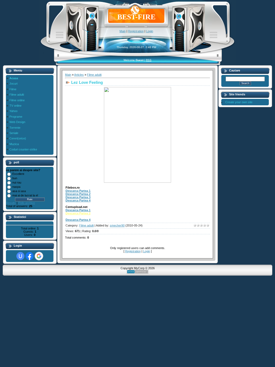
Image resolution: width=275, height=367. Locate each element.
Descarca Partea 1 (78, 190)
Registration (136, 31)
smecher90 (117, 225)
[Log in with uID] (20, 256)
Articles (79, 74)
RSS (148, 60)
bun (14, 178)
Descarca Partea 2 (78, 194)
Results (11, 202)
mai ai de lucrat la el (25, 195)
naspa (16, 186)
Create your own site (238, 102)
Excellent (18, 173)
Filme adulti (94, 74)
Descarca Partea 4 (78, 200)
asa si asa (19, 191)
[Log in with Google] (39, 256)
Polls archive (26, 202)
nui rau (16, 182)
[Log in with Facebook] (30, 256)
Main (123, 31)
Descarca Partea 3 (78, 197)
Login (149, 31)
